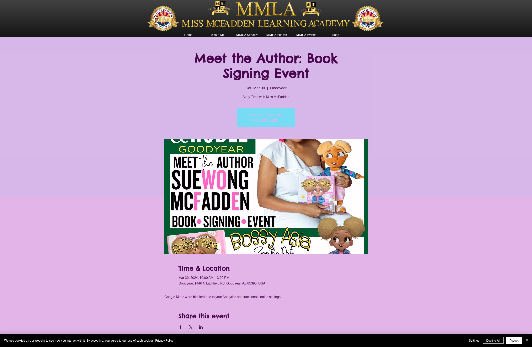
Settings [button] (474, 340)
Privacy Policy (164, 340)
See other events (266, 120)
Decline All (493, 340)
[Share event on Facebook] (180, 327)
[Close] (527, 340)
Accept (514, 340)
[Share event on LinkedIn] (201, 327)
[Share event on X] (191, 327)
